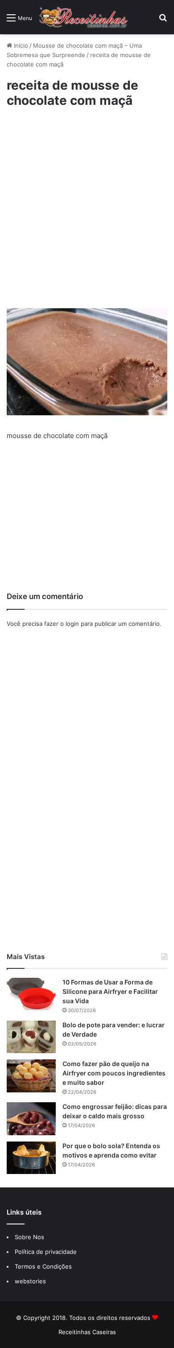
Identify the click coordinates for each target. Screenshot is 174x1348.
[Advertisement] (87, 214)
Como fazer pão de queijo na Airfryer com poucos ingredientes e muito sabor (114, 1073)
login (72, 623)
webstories (30, 1281)
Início (20, 45)
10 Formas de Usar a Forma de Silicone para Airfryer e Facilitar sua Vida (110, 991)
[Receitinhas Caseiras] (83, 17)
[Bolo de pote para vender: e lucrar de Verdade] (31, 1037)
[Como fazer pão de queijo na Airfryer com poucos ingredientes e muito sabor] (31, 1075)
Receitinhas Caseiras (87, 1332)
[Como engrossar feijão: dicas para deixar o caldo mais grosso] (31, 1118)
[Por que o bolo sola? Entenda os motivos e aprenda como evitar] (31, 1157)
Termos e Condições (43, 1266)
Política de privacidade (47, 1251)
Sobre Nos (29, 1236)
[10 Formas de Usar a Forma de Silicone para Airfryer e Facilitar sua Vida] (31, 994)
